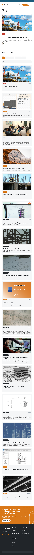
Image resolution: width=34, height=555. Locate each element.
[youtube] (8, 534)
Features (14, 527)
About (12, 539)
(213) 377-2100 (5, 531)
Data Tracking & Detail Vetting (16, 533)
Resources (13, 541)
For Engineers (24, 530)
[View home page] (6, 4)
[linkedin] (5, 534)
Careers (13, 545)
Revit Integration (14, 530)
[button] (31, 5)
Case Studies (13, 542)
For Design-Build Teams (25, 533)
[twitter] (2, 534)
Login (20, 4)
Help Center (13, 546)
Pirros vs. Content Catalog (26, 534)
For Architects (24, 529)
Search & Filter (14, 529)
